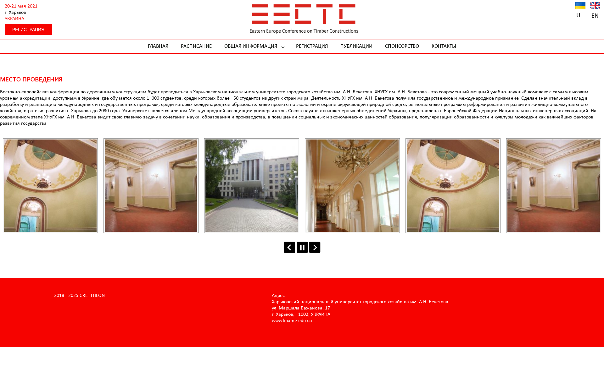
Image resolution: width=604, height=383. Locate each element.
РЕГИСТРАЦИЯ (28, 29)
